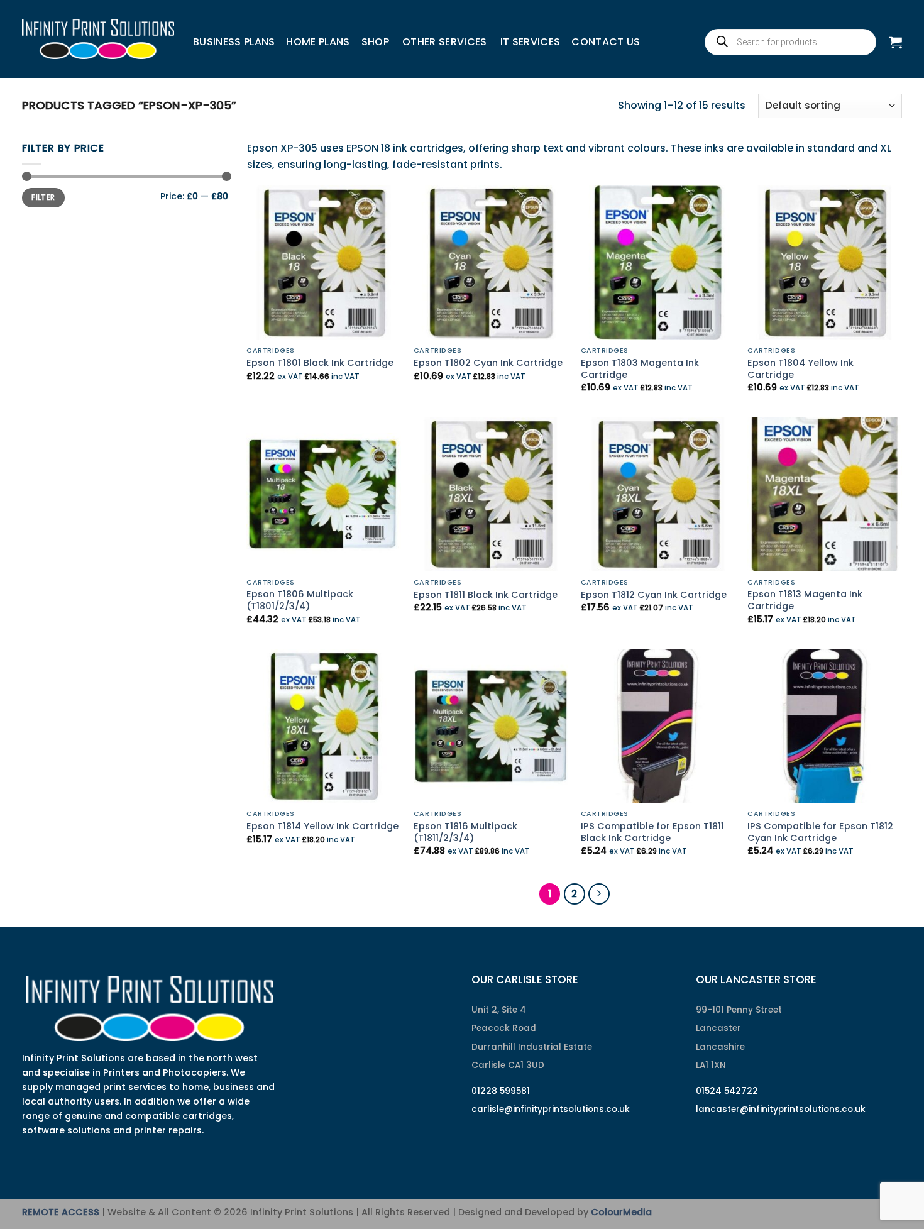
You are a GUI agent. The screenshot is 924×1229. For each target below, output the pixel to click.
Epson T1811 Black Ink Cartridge (486, 595)
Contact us (605, 42)
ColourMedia (621, 1212)
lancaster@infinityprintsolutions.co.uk (781, 1109)
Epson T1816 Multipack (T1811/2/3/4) (465, 832)
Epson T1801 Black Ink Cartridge (319, 363)
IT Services (530, 42)
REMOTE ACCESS (60, 1212)
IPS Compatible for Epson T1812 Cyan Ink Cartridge (820, 832)
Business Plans (234, 42)
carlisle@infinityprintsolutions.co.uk (550, 1109)
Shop (375, 42)
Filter (43, 197)
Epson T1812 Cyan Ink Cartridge (654, 595)
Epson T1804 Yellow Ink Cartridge (800, 368)
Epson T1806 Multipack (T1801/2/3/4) (299, 600)
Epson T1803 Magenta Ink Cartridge (640, 368)
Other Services (444, 42)
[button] (895, 42)
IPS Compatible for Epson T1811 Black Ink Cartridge (652, 832)
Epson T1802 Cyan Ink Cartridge (488, 363)
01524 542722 (727, 1091)
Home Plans (317, 42)
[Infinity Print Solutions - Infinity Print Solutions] (98, 39)
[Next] (599, 894)
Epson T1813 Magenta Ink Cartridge (804, 600)
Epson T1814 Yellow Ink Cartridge (322, 826)
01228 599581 (500, 1091)
